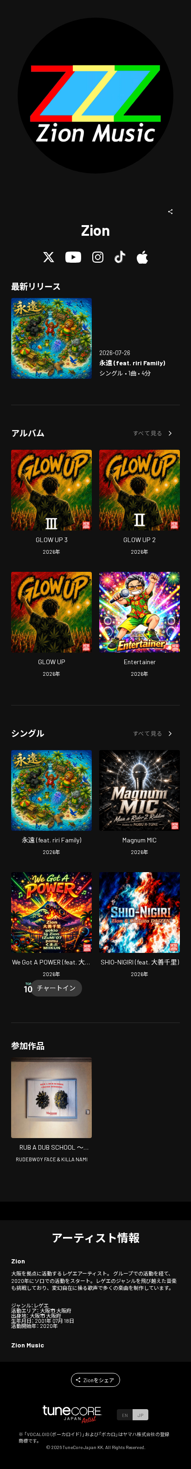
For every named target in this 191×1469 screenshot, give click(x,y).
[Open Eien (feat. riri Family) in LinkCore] (51, 338)
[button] (170, 211)
